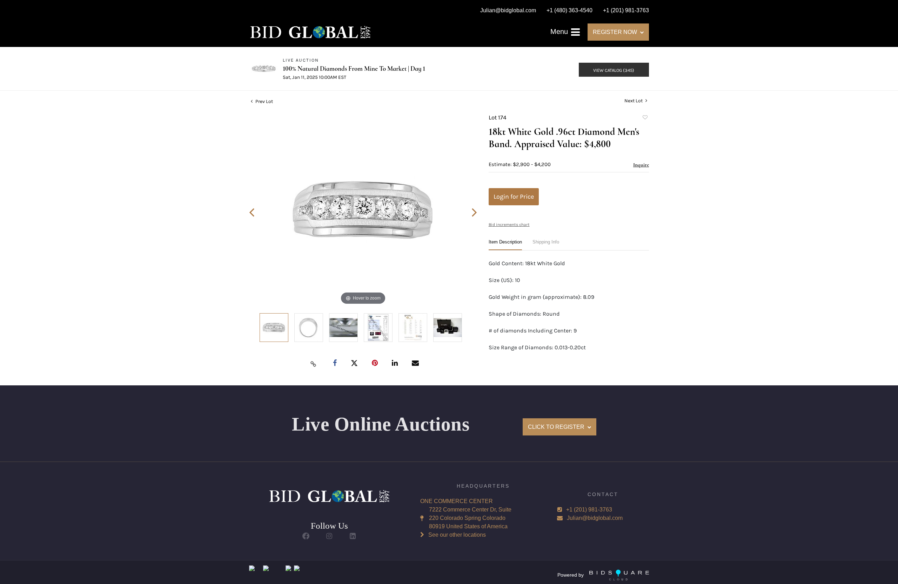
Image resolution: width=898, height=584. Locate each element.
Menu (560, 31)
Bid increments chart (509, 224)
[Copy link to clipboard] (313, 363)
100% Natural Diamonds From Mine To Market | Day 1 (354, 68)
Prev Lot (263, 101)
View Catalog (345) (613, 70)
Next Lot (634, 101)
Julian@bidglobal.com (595, 518)
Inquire (641, 165)
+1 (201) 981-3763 (589, 510)
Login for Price (514, 196)
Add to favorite (645, 118)
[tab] (505, 244)
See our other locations (457, 535)
